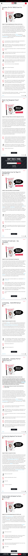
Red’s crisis (8, 322)
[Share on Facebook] (21, 95)
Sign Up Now (19, 163)
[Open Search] (26, 3)
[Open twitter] (13, 166)
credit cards (3, 298)
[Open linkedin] (14, 166)
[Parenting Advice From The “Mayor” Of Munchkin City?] (14, 183)
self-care (16, 34)
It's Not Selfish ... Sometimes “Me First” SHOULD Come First (11, 359)
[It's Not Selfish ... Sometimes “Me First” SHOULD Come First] (14, 369)
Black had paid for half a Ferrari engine (12, 459)
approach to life (4, 353)
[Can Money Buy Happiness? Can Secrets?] (14, 445)
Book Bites (24, 5)
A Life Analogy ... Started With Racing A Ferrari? (11, 303)
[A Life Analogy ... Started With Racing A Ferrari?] (14, 313)
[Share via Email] (25, 95)
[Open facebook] (12, 166)
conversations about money (19, 469)
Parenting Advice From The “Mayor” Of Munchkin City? (11, 172)
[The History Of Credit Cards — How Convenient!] (14, 251)
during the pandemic (19, 35)
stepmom (23, 524)
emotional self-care (5, 36)
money (3, 491)
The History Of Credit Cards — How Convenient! (10, 241)
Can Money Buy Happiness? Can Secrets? (12, 436)
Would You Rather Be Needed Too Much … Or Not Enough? (12, 496)
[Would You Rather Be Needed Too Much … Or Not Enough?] (14, 507)
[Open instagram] (15, 166)
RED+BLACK (5, 101)
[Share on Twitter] (23, 95)
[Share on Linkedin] (24, 95)
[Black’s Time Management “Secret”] (14, 109)
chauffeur (8, 519)
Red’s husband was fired (9, 516)
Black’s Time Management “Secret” (10, 100)
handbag (11, 463)
